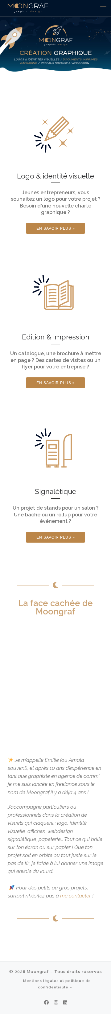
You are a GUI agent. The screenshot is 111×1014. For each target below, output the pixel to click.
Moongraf (38, 971)
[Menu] (103, 8)
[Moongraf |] (28, 7)
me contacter (75, 896)
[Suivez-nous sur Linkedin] (65, 1003)
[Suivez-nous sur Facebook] (46, 1003)
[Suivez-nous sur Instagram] (56, 1003)
